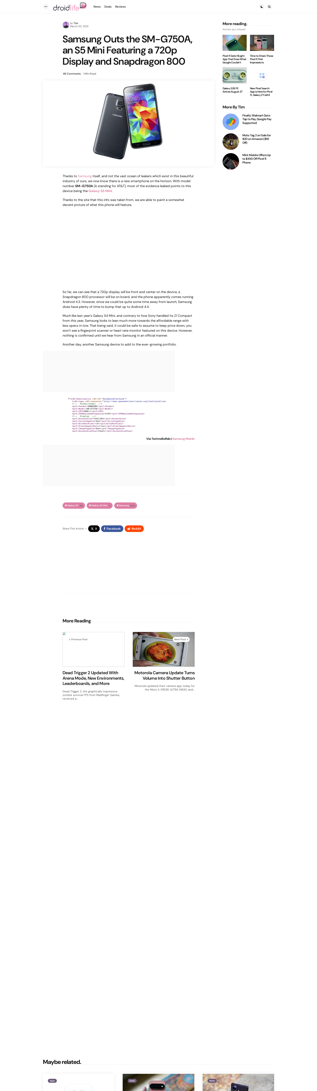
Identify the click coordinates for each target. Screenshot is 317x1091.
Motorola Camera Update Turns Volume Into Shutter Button (164, 675)
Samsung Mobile (184, 439)
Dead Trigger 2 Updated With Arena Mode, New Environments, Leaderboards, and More (93, 678)
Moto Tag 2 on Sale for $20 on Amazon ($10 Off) (256, 139)
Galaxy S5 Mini (100, 505)
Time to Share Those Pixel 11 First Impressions (261, 59)
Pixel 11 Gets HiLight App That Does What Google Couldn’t (234, 59)
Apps (52, 1080)
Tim (76, 23)
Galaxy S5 (75, 505)
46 (72, 73)
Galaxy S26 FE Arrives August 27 (232, 90)
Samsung (85, 176)
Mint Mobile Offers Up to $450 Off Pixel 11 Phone (256, 158)
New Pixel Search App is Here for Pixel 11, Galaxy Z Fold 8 (261, 92)
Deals (132, 1080)
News (212, 1080)
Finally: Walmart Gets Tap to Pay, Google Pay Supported (256, 119)
